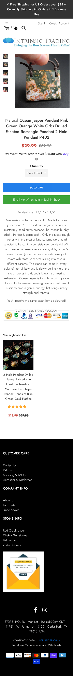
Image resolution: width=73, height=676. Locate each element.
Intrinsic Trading (49, 640)
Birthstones (9, 540)
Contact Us (9, 465)
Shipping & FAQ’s (14, 475)
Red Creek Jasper (14, 530)
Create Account (59, 23)
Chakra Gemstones (15, 535)
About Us (9, 500)
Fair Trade (9, 505)
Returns (7, 470)
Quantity (36, 166)
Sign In (42, 23)
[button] (17, 406)
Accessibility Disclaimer (17, 480)
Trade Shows (11, 510)
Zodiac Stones (12, 545)
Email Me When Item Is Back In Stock (36, 199)
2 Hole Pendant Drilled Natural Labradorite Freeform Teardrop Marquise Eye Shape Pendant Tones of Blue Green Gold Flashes (18, 387)
